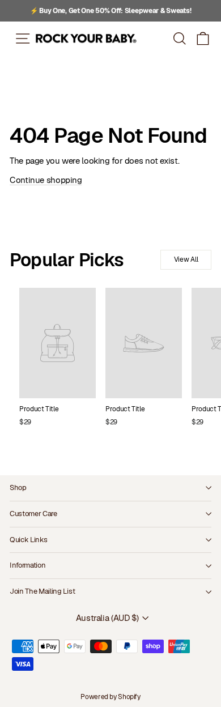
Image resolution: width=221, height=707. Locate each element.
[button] (203, 38)
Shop (18, 487)
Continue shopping (46, 179)
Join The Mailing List (42, 591)
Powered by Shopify (110, 696)
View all (186, 259)
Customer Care (33, 513)
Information (27, 565)
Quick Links (28, 539)
